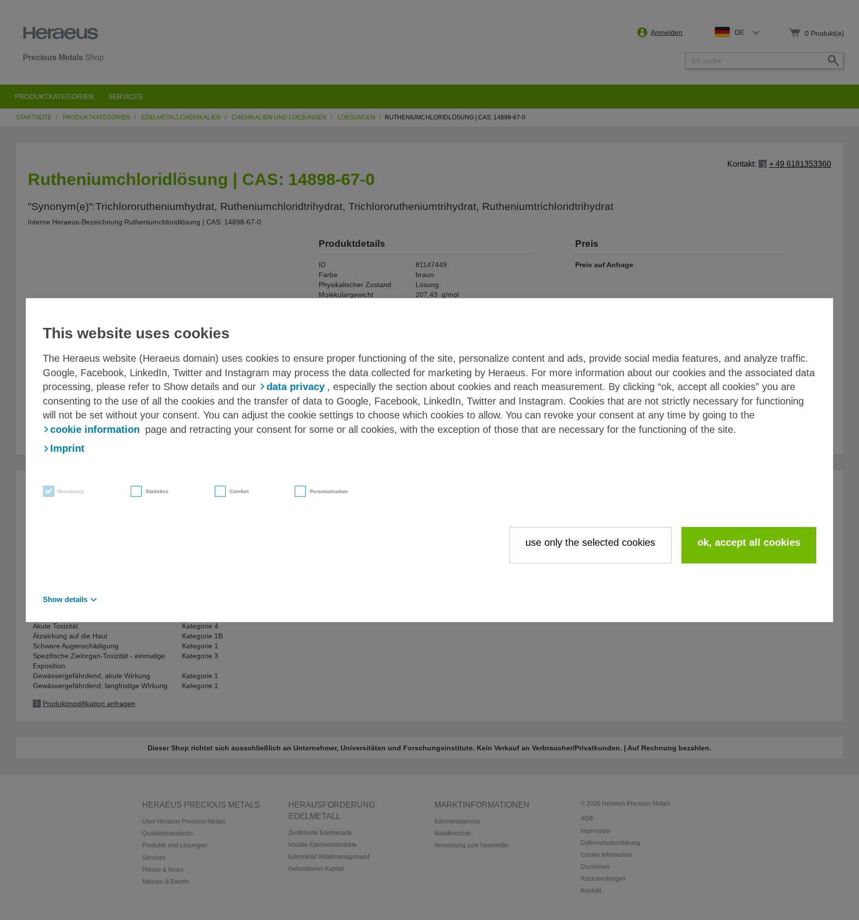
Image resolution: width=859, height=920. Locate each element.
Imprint (67, 448)
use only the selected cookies (590, 542)
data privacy (295, 386)
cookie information (95, 429)
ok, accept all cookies (748, 542)
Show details (65, 599)
